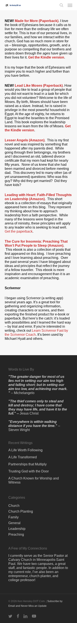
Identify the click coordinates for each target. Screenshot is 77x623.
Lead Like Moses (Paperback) (39, 85)
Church (13, 505)
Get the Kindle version (46, 57)
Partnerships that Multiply (27, 464)
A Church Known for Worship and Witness (33, 480)
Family (13, 517)
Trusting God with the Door (28, 471)
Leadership (16, 529)
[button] (70, 5)
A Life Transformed (22, 457)
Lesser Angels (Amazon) (24, 140)
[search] (61, 5)
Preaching (16, 534)
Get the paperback (19, 231)
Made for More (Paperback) (36, 21)
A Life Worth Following (25, 450)
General (14, 523)
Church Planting (20, 511)
